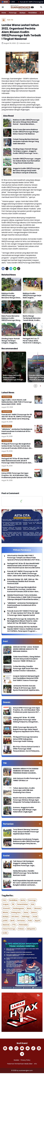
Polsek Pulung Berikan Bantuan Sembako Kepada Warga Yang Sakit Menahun (26, 141)
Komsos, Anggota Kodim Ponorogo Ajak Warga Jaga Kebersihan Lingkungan (24, 810)
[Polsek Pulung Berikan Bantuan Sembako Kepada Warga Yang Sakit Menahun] (7, 142)
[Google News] (28, 1048)
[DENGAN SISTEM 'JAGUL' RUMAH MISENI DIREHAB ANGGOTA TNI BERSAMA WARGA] (7, 650)
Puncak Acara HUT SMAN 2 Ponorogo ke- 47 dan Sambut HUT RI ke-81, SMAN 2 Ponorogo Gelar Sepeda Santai (23, 613)
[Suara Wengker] (22, 7)
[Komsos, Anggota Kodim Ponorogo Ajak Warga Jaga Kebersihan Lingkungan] (7, 811)
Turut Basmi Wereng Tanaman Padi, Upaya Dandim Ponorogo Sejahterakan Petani (26, 832)
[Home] (4, 20)
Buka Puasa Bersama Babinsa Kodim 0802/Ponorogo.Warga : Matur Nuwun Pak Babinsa (26, 132)
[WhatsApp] (14, 268)
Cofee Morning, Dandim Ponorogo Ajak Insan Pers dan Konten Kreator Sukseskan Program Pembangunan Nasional (25, 668)
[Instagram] (16, 1048)
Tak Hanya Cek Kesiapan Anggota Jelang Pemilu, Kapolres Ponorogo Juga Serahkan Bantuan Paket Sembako (23, 863)
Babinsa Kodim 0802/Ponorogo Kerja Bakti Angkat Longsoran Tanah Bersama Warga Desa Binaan (32, 295)
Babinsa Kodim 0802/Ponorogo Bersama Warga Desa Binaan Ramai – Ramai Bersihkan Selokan (26, 122)
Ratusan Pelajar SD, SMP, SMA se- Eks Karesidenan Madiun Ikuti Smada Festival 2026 (22, 581)
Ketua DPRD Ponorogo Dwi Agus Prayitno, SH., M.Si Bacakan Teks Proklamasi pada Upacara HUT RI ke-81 (17, 475)
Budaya (22, 13)
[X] (6, 268)
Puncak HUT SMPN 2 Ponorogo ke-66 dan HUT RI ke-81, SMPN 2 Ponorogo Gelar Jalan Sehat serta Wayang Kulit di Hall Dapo (17, 417)
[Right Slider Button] (42, 13)
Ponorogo (13, 13)
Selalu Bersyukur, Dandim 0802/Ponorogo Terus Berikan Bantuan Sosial (25, 873)
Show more (22, 487)
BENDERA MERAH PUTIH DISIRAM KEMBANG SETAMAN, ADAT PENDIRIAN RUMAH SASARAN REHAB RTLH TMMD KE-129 (25, 771)
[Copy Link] (18, 268)
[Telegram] (10, 268)
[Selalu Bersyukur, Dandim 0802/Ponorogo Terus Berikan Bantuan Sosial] (7, 874)
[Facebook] (3, 268)
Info (35, 1064)
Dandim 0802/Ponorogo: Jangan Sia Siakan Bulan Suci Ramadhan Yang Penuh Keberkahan (27, 161)
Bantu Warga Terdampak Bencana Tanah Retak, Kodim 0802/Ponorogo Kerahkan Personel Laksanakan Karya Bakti (31, 318)
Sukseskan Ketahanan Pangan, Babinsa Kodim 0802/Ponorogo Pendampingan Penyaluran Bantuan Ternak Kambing (26, 841)
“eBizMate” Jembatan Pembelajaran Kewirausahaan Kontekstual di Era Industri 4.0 (17, 431)
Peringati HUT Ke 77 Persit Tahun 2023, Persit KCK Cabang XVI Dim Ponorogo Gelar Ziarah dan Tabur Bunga (32, 341)
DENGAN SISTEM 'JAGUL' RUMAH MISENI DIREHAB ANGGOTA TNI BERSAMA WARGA (26, 649)
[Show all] (39, 641)
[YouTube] (22, 1048)
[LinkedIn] (39, 1048)
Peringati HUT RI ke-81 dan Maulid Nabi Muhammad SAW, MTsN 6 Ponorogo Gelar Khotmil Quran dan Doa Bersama (16, 461)
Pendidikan (32, 13)
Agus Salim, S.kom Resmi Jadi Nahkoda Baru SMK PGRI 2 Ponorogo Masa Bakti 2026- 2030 (17, 402)
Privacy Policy (25, 1060)
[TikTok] (33, 1048)
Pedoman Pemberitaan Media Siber (20, 1064)
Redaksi (16, 1060)
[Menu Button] (3, 7)
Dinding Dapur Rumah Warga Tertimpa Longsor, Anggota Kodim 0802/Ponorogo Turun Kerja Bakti (25, 151)
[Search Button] (41, 7)
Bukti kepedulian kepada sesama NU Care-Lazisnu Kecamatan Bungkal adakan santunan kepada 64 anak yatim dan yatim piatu (27, 883)
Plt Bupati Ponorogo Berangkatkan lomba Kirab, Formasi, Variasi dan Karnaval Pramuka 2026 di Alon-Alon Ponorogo (17, 446)
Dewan (5, 470)
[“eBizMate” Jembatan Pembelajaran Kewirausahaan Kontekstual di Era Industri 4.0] (38, 429)
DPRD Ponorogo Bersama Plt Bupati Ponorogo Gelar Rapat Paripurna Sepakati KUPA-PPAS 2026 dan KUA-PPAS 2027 (26, 729)
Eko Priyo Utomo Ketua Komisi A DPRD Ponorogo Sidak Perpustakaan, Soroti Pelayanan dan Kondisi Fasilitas (26, 749)
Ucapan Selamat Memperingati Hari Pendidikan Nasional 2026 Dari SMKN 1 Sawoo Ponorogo (26, 678)
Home (4, 13)
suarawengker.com (26, 1070)
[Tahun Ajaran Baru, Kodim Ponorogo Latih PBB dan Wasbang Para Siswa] (7, 791)
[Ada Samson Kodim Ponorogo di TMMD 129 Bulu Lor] (7, 781)
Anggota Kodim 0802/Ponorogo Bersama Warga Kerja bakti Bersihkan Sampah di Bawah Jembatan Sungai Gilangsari (26, 170)
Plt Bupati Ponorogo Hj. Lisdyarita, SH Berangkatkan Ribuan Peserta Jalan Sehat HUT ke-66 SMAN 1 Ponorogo (22, 621)
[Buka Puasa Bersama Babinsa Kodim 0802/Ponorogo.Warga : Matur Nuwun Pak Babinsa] (7, 133)
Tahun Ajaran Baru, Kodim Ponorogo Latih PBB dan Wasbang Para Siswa (24, 790)
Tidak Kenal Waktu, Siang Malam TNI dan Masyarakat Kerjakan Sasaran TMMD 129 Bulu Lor (26, 659)
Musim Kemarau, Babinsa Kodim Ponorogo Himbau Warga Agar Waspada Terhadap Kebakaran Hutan (26, 800)
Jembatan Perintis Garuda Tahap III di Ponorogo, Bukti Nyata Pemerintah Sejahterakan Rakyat (26, 688)
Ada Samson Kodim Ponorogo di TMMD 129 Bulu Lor (26, 779)
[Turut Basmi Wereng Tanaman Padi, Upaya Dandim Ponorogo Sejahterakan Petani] (7, 833)
